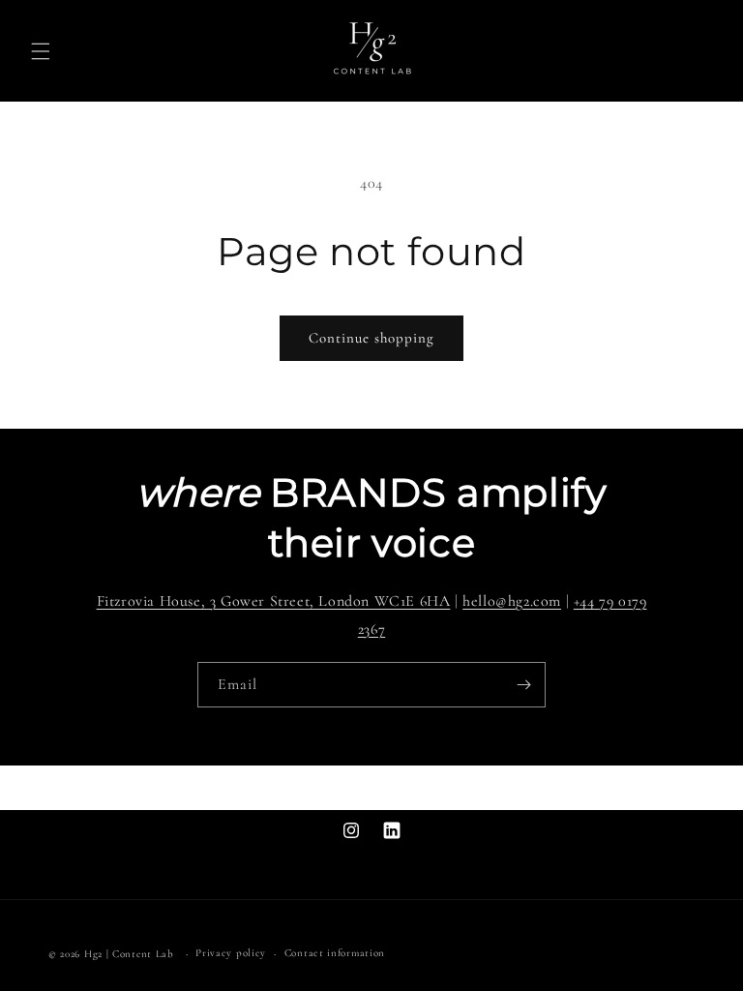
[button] (40, 51)
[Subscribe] (523, 684)
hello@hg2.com (511, 601)
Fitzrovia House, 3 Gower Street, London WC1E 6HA (274, 601)
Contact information (334, 952)
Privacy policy (230, 952)
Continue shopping (371, 337)
